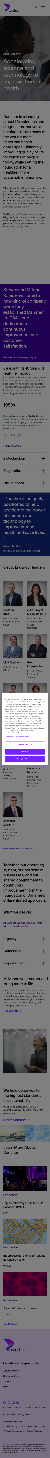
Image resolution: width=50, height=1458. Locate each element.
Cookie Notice (17, 733)
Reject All (25, 751)
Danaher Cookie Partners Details (17, 736)
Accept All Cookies (25, 759)
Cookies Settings (25, 744)
